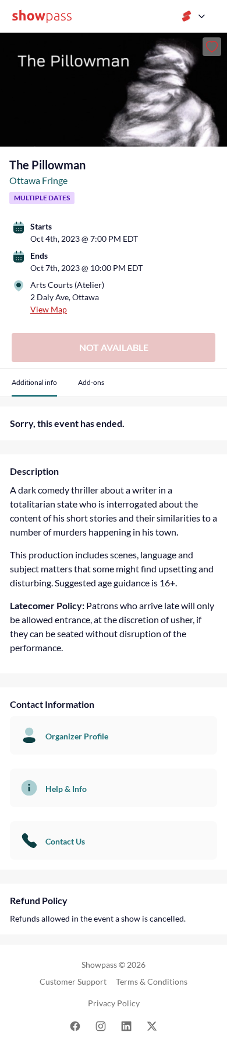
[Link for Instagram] (101, 1025)
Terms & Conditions (151, 981)
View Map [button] (48, 309)
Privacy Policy (114, 1003)
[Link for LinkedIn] (126, 1025)
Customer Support (73, 981)
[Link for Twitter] (152, 1025)
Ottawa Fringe (38, 180)
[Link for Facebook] (75, 1025)
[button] (34, 387)
